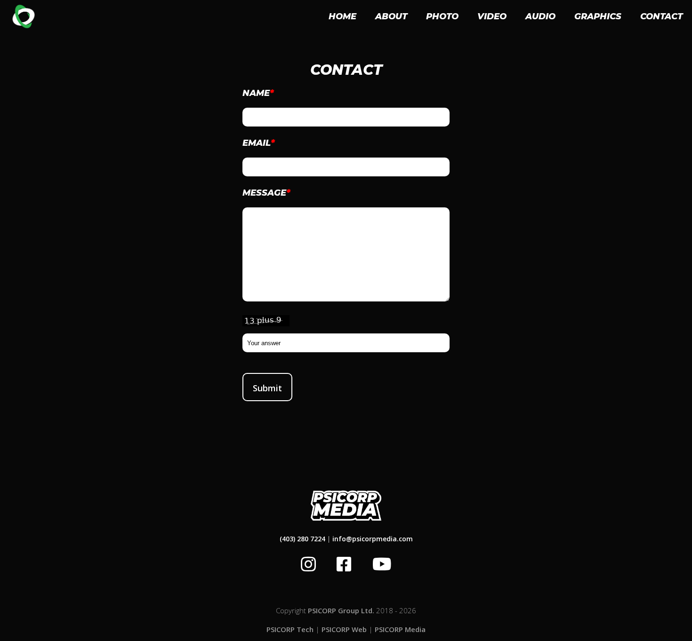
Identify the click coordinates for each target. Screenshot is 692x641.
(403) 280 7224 (302, 538)
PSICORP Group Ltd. (341, 610)
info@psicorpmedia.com (372, 538)
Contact (661, 16)
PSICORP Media (400, 629)
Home (342, 16)
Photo (442, 16)
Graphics (597, 16)
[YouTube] (382, 564)
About (391, 16)
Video (492, 16)
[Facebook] (344, 564)
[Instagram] (308, 564)
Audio (540, 16)
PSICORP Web (344, 629)
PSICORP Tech (290, 629)
